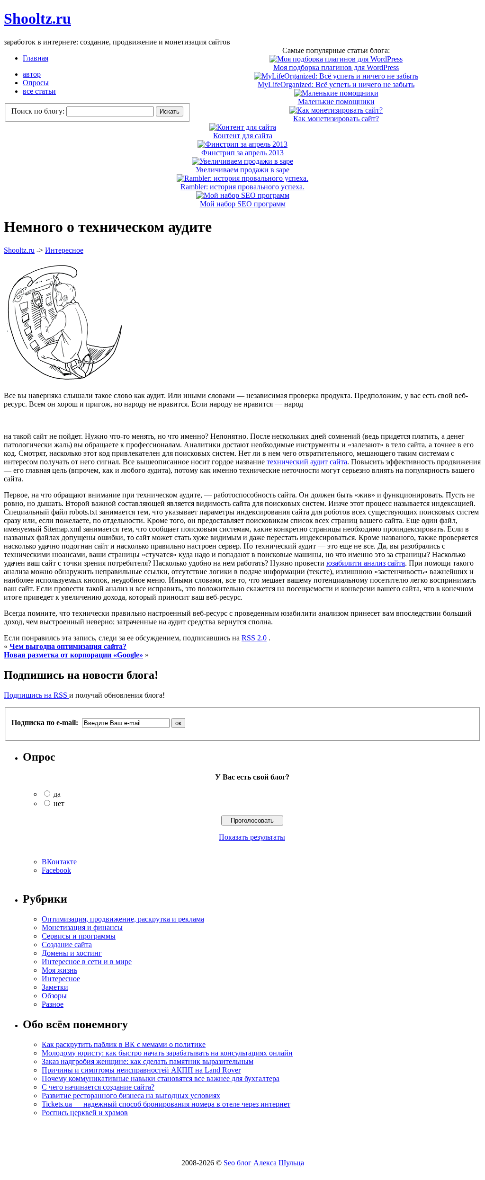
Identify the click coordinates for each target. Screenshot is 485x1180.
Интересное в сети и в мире (87, 962)
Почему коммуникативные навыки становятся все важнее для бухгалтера (160, 1078)
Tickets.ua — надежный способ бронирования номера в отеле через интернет (166, 1104)
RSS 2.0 (254, 638)
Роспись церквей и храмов (85, 1113)
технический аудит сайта (307, 462)
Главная (35, 58)
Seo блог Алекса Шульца (264, 1163)
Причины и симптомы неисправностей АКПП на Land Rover (141, 1070)
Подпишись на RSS (36, 695)
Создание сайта (67, 944)
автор (32, 74)
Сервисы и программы (79, 936)
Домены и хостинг (72, 953)
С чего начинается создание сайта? (98, 1087)
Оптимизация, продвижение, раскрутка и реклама (123, 919)
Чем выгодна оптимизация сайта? (67, 646)
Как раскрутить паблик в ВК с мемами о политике (124, 1044)
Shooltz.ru (37, 18)
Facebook (56, 870)
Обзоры (54, 996)
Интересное (64, 250)
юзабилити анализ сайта (365, 563)
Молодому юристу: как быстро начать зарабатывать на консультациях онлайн (167, 1053)
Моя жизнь (59, 970)
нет (59, 803)
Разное (52, 1004)
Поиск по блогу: (38, 111)
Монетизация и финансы (82, 927)
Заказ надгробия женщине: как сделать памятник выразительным (147, 1061)
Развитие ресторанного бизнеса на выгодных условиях (131, 1095)
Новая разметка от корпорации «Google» (73, 655)
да (57, 794)
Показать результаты (252, 837)
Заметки (55, 987)
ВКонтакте (59, 862)
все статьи (39, 91)
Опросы (36, 83)
